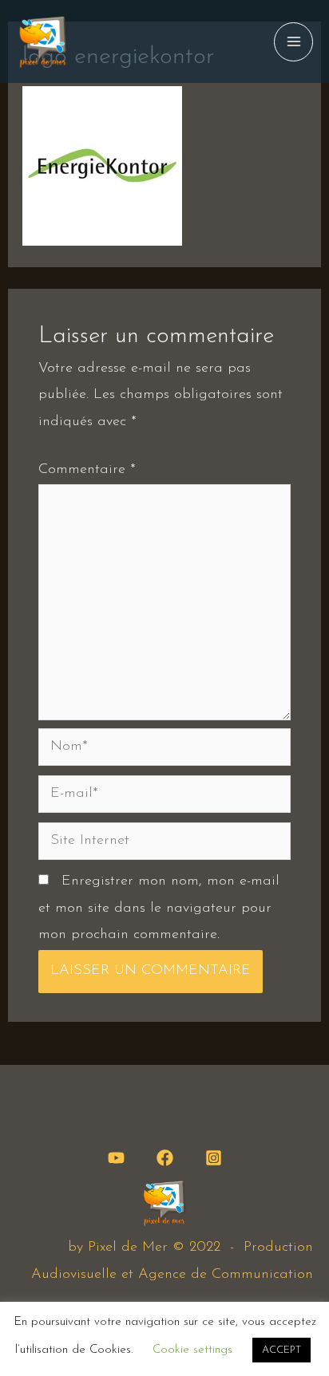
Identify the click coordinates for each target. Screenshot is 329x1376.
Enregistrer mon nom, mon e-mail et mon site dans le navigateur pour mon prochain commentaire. (158, 908)
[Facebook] (165, 1157)
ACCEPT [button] (281, 1350)
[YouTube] (116, 1157)
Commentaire (87, 470)
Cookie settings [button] (192, 1350)
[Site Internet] (164, 844)
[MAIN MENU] (293, 41)
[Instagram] (213, 1157)
